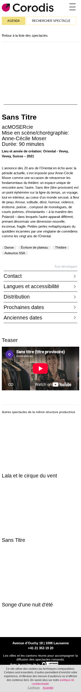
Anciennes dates (23, 318)
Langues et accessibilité (31, 286)
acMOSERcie (17, 127)
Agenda (13, 21)
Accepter (48, 687)
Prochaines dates (24, 307)
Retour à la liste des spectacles (25, 35)
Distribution (17, 297)
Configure (34, 687)
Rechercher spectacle (51, 21)
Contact (13, 276)
